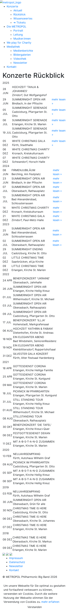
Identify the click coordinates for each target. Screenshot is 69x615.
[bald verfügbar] (11, 554)
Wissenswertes (22, 18)
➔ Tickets (19, 22)
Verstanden (34, 607)
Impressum (16, 558)
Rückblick (19, 14)
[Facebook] (4, 554)
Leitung (18, 34)
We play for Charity (19, 42)
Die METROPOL (16, 26)
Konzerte (12, 6)
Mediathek (13, 46)
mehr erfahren (50, 601)
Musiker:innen (22, 38)
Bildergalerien (22, 54)
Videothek (19, 58)
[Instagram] (7, 554)
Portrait (18, 30)
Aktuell (17, 10)
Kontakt (11, 66)
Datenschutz (17, 562)
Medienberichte (23, 50)
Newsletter (20, 62)
